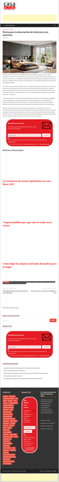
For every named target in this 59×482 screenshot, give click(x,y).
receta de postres (7, 432)
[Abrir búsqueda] (55, 25)
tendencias (5, 452)
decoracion (24, 281)
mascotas (5, 425)
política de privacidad (29, 144)
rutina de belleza (7, 447)
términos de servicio (44, 144)
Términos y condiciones (47, 428)
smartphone (12, 450)
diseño (11, 409)
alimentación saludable (8, 398)
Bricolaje (10, 400)
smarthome (5, 450)
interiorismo (51, 281)
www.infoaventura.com (46, 399)
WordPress (49, 471)
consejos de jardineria (8, 405)
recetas (16, 436)
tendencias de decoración (9, 454)
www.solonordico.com (47, 411)
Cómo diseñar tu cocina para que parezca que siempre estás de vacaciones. (22, 378)
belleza (5, 400)
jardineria (13, 423)
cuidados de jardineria (8, 407)
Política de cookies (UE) (47, 426)
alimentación (12, 396)
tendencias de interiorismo (9, 456)
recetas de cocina (7, 439)
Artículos (5, 29)
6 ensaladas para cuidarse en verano (12, 376)
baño (16, 398)
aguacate (5, 396)
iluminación (6, 421)
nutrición (10, 427)
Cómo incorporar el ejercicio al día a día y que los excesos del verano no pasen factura (25, 373)
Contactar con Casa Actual (48, 423)
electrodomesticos (7, 416)
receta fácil (5, 434)
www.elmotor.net (45, 403)
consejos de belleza (13, 403)
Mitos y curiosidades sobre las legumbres (14, 370)
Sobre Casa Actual (45, 420)
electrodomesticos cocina (9, 418)
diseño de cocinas (7, 412)
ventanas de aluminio (20, 283)
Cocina (15, 400)
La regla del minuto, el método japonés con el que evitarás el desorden (21, 368)
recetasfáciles (6, 441)
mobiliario (11, 425)
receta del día (6, 430)
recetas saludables (7, 443)
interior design (43, 281)
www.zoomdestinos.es (47, 412)
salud (13, 447)
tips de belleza (6, 459)
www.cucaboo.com (46, 405)
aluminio (12, 281)
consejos (5, 403)
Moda (4, 427)
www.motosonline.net (46, 401)
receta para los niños (8, 436)
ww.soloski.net (45, 407)
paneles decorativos (8, 283)
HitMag (54, 471)
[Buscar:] (29, 320)
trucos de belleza (7, 463)
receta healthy (13, 434)
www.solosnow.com (46, 409)
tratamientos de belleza (8, 461)
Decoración (11, 29)
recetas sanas (6, 445)
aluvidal (17, 281)
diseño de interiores (33, 281)
